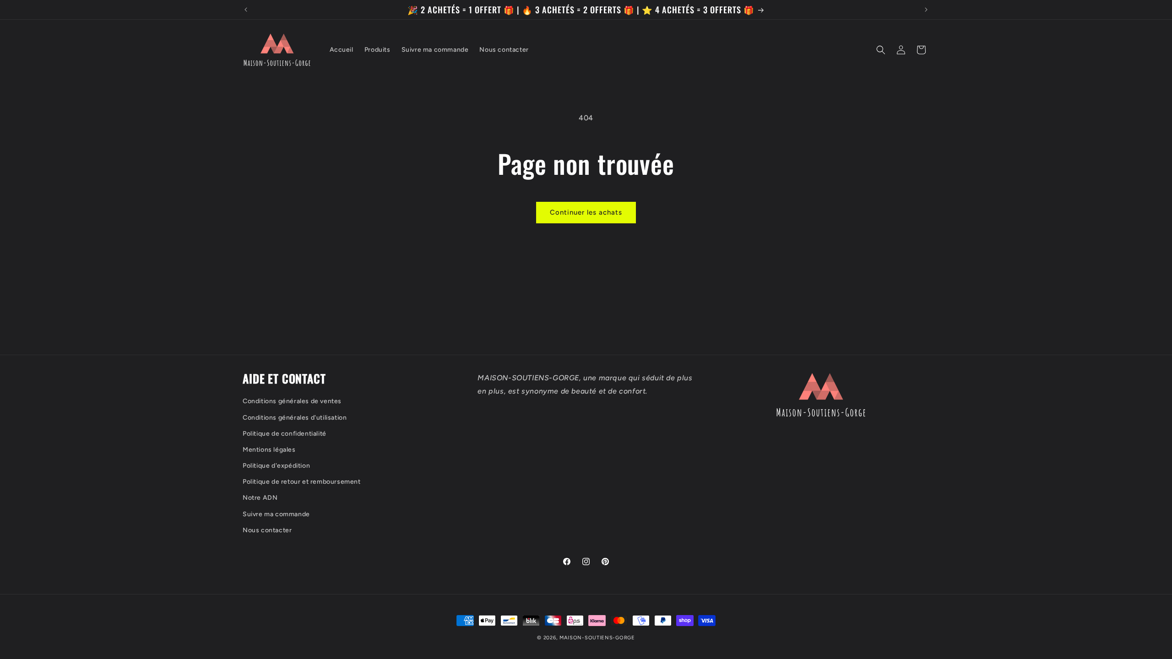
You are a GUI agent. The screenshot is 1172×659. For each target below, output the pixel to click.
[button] (881, 50)
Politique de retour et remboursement (302, 482)
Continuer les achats (586, 212)
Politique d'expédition (276, 466)
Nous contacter (267, 530)
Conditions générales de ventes (292, 401)
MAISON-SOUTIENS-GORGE (597, 638)
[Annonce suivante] (926, 9)
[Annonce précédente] (246, 9)
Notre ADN (260, 498)
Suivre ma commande (276, 514)
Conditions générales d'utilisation (295, 417)
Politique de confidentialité (284, 434)
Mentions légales (269, 450)
